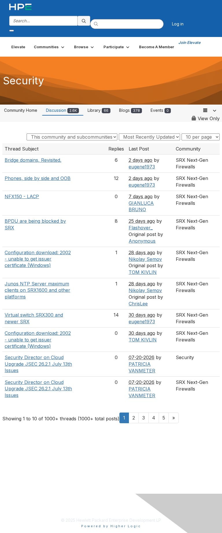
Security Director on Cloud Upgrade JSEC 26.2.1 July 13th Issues (38, 363)
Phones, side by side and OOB (38, 178)
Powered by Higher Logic (111, 526)
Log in (178, 23)
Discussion (61, 110)
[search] (83, 21)
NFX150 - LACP (22, 196)
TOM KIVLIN (143, 272)
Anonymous (142, 241)
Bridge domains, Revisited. (33, 160)
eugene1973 (142, 167)
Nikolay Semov (145, 259)
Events (160, 110)
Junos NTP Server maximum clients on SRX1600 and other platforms (37, 290)
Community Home (20, 110)
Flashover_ (141, 228)
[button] (49, 46)
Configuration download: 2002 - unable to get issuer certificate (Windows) (38, 259)
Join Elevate (189, 42)
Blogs (129, 110)
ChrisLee (138, 304)
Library (98, 110)
